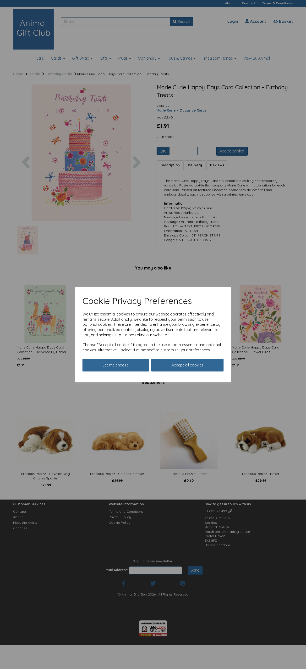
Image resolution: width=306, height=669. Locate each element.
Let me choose (116, 365)
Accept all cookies (187, 365)
